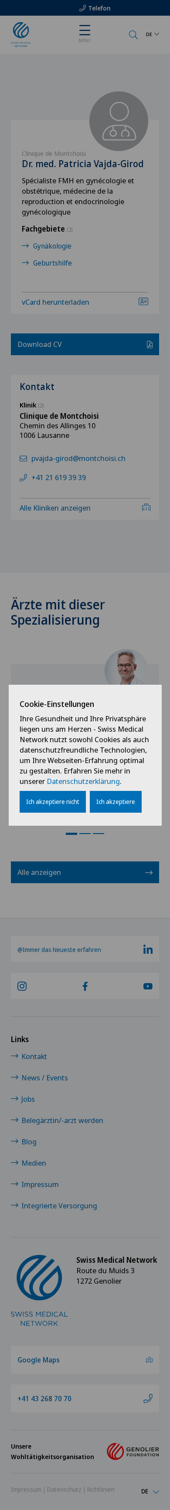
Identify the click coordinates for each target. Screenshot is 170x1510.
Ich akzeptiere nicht (52, 801)
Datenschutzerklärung (83, 781)
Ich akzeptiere (115, 801)
